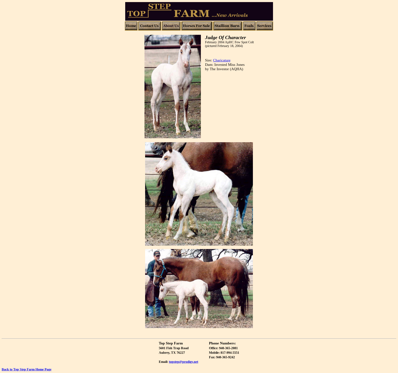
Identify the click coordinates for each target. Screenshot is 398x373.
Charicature (222, 60)
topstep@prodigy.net (183, 361)
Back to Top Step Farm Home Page (26, 369)
